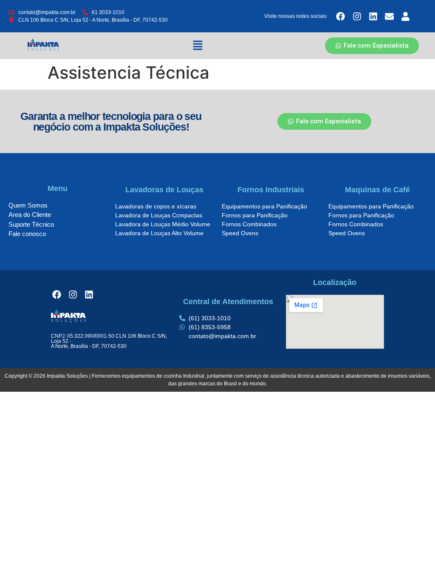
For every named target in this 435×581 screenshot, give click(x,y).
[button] (197, 46)
